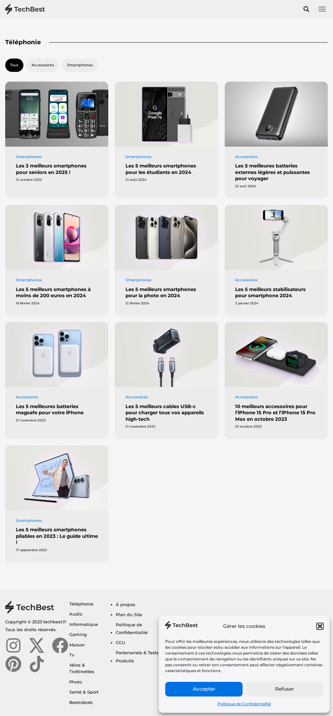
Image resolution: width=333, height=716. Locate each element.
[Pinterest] (13, 664)
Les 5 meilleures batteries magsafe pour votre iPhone (50, 410)
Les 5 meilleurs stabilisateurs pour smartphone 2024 (270, 292)
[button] (320, 626)
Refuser (284, 689)
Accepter (204, 689)
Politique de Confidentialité (244, 703)
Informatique (83, 624)
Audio (75, 614)
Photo (75, 681)
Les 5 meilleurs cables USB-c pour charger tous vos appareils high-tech (165, 413)
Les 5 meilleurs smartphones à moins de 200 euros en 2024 (53, 292)
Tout (14, 65)
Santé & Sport (84, 692)
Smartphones (80, 65)
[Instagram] (13, 645)
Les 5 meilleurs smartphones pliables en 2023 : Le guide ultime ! (57, 536)
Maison (77, 644)
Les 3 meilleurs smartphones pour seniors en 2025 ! (51, 169)
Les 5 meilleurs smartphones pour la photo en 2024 (161, 292)
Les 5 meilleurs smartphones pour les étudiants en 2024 (161, 169)
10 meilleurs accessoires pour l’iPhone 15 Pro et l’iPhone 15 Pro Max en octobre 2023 (275, 413)
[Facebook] (60, 645)
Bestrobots (81, 702)
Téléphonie (81, 603)
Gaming (78, 634)
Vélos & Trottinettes (81, 668)
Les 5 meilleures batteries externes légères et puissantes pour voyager (272, 172)
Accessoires (43, 65)
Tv (71, 654)
